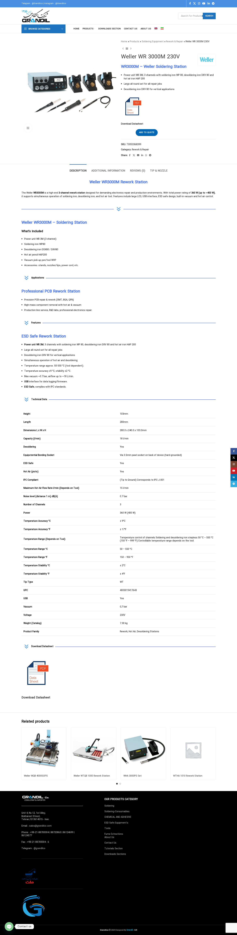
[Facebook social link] (190, 3)
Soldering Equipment (153, 41)
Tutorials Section (113, 848)
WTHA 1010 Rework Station (187, 776)
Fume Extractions (113, 834)
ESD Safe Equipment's (116, 823)
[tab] (78, 169)
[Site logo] (36, 16)
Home (124, 41)
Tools (107, 828)
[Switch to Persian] (162, 28)
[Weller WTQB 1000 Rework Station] (93, 749)
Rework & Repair (174, 41)
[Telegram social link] (213, 3)
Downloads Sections (115, 854)
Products (134, 41)
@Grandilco (37, 3)
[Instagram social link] (199, 3)
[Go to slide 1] (117, 784)
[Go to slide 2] (120, 784)
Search (209, 16)
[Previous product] (123, 49)
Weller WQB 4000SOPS (36, 776)
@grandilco (39, 848)
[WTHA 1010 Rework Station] (193, 749)
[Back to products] (127, 49)
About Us (109, 837)
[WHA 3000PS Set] (143, 749)
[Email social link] (138, 155)
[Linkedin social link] (208, 3)
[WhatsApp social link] (146, 155)
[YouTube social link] (203, 3)
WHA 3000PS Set (132, 776)
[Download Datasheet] (38, 673)
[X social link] (194, 3)
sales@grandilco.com (40, 826)
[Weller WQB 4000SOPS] (44, 749)
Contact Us (110, 843)
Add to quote (146, 132)
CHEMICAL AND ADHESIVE (117, 817)
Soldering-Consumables (116, 811)
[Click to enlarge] (28, 128)
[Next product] (131, 49)
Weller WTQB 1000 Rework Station (92, 776)
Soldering (109, 806)
